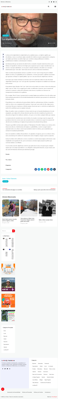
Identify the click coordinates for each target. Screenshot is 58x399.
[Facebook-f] (49, 2)
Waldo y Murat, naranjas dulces (46, 219)
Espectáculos (6, 344)
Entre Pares (51, 374)
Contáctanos (48, 392)
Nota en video (52, 368)
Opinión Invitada (50, 377)
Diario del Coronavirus (37, 374)
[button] (49, 6)
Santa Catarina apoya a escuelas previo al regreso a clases (7, 243)
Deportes (5, 341)
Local (5, 333)
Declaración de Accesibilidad (13, 392)
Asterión (39, 371)
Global (5, 338)
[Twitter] (51, 2)
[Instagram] (56, 2)
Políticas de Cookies (38, 392)
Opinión (5, 347)
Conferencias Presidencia (45, 382)
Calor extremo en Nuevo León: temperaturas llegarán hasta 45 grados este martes (27, 220)
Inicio (5, 330)
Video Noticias (35, 382)
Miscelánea (40, 368)
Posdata (34, 368)
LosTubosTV (6, 349)
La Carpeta (51, 366)
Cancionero (5, 35)
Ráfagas (41, 379)
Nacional (5, 336)
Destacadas (40, 363)
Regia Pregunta (48, 379)
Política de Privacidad (27, 392)
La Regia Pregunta (36, 377)
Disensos (45, 374)
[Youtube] (54, 2)
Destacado (47, 363)
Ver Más (5, 181)
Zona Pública (35, 379)
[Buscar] (13, 230)
